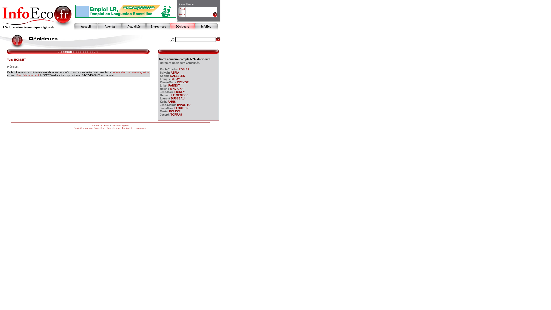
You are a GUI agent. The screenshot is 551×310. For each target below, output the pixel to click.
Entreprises (158, 26)
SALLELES (177, 76)
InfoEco (206, 26)
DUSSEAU (177, 98)
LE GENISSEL (180, 95)
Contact (105, 125)
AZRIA (174, 72)
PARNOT (173, 85)
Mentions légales (120, 125)
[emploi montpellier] (125, 16)
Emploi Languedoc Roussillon (89, 128)
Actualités (134, 26)
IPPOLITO (183, 105)
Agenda (110, 26)
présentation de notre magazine (130, 72)
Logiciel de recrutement (134, 128)
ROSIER (183, 69)
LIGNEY (179, 92)
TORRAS (176, 114)
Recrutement (113, 128)
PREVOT (182, 82)
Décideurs (182, 26)
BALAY (175, 79)
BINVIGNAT (177, 88)
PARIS (171, 101)
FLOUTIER (180, 108)
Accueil (86, 26)
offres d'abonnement (27, 75)
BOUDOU (174, 111)
